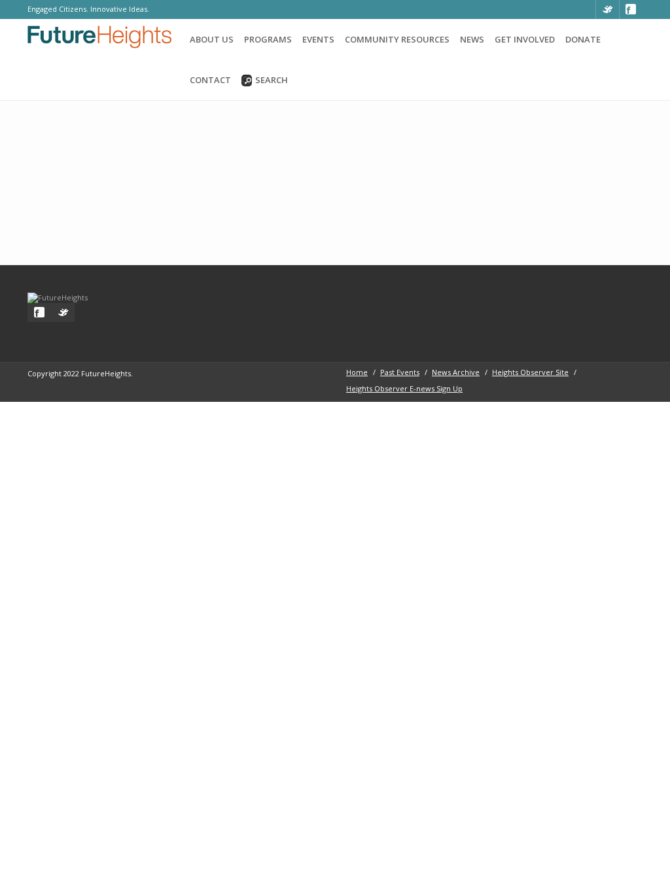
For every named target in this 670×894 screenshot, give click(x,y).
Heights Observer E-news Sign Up (404, 388)
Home (357, 372)
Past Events (399, 372)
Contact (210, 80)
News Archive (456, 372)
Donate (583, 39)
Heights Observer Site (530, 372)
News (472, 39)
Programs (268, 39)
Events (318, 39)
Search (271, 80)
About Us (212, 39)
